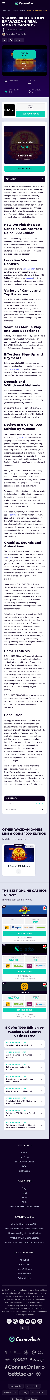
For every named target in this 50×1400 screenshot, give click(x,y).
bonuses (29, 278)
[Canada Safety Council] (26, 1352)
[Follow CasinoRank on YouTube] (27, 1321)
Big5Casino (24, 1170)
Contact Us (24, 1264)
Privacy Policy (24, 1278)
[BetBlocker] (20, 1374)
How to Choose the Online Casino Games (24, 1228)
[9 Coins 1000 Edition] (18, 860)
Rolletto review (24, 976)
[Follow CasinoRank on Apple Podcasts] (39, 1321)
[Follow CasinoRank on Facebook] (9, 1321)
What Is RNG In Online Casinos (24, 1237)
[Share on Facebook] (10, 40)
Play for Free (24, 66)
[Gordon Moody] (20, 1360)
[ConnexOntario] (24, 1367)
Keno (24, 1192)
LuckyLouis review (24, 937)
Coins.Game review (24, 1014)
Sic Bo (24, 1197)
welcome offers (29, 269)
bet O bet (24, 1157)
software (13, 515)
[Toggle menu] (3, 3)
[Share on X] (4, 40)
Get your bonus (31, 114)
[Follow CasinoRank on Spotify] (33, 1321)
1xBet (24, 1166)
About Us (24, 1259)
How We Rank (24, 1273)
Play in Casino (24, 54)
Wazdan (22, 437)
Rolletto (24, 1152)
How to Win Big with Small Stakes (24, 1233)
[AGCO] (13, 1352)
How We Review (24, 1269)
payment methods (15, 369)
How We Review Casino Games (24, 1206)
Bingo (24, 1188)
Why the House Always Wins (24, 1224)
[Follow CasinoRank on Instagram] (15, 1321)
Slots (24, 1202)
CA (23, 1328)
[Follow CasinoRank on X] (21, 1321)
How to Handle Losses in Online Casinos (24, 1242)
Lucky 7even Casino (24, 1161)
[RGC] (7, 1360)
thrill (9, 557)
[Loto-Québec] (38, 1352)
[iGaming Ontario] (37, 1360)
